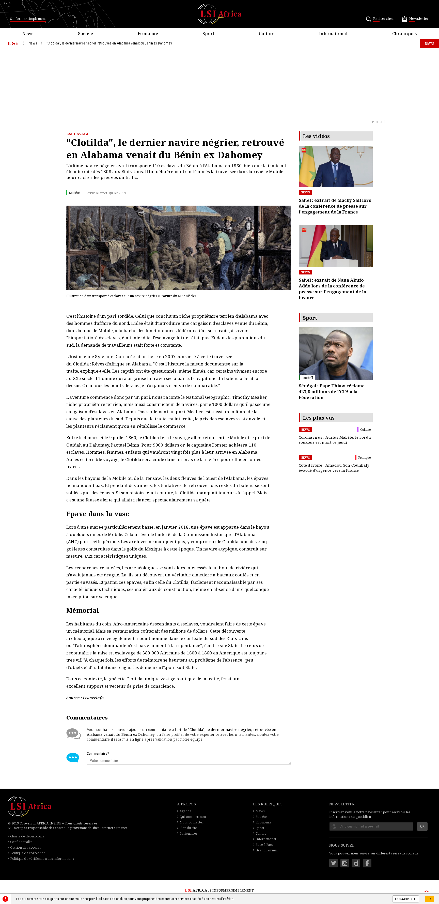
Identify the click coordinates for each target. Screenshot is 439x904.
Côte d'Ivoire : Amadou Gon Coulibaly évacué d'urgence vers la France (334, 468)
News (305, 192)
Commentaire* (98, 754)
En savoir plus (405, 899)
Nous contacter (192, 822)
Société (261, 816)
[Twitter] (333, 863)
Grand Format (267, 850)
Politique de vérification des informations (42, 858)
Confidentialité (21, 841)
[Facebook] (367, 863)
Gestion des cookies (25, 847)
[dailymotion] (356, 863)
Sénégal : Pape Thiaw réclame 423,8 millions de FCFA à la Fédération (332, 391)
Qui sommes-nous (193, 816)
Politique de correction (27, 853)
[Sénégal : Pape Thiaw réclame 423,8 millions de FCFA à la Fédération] (336, 353)
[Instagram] (344, 863)
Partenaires (189, 833)
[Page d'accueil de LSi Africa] (13, 43)
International (266, 839)
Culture (261, 833)
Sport (260, 827)
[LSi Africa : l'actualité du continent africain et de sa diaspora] (219, 14)
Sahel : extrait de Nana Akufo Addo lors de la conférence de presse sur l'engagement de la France (332, 288)
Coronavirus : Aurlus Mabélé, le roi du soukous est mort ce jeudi (335, 440)
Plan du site (188, 827)
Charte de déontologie (27, 836)
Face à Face (265, 844)
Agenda (186, 811)
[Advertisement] (219, 83)
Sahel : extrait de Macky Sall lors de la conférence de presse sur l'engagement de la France (335, 206)
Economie (263, 822)
